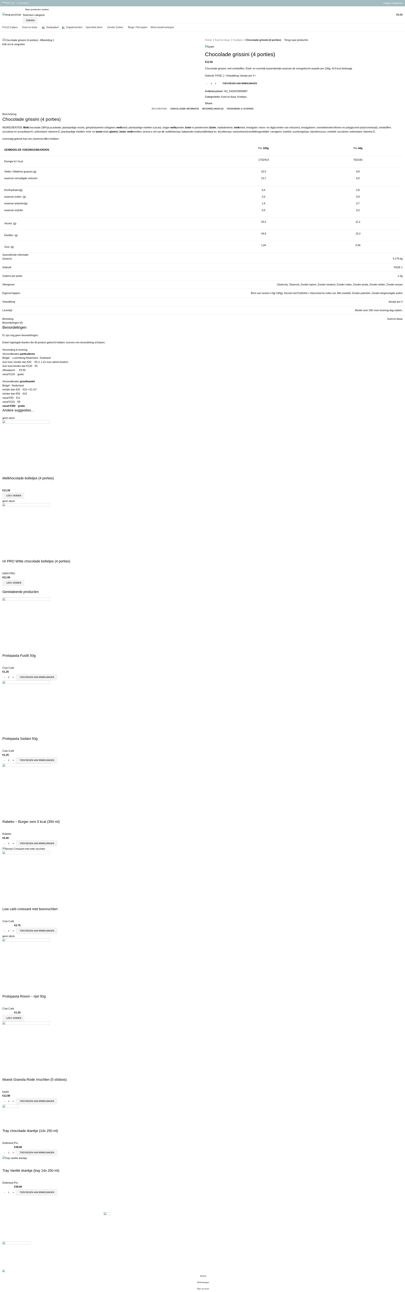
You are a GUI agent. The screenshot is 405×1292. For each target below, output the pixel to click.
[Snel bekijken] (6, 472)
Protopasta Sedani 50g (20, 739)
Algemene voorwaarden (319, 1231)
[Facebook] (6, 1255)
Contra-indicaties (214, 1231)
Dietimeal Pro (10, 1143)
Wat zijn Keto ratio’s (115, 1220)
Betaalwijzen (212, 1213)
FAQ (308, 1213)
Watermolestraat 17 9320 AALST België (22, 1225)
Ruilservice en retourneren (220, 1225)
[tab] (159, 108)
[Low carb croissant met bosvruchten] (23, 848)
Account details (315, 1225)
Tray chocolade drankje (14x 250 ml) (30, 1131)
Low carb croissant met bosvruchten (30, 909)
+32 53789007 (22, 3)
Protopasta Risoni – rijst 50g (24, 996)
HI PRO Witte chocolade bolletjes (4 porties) (36, 561)
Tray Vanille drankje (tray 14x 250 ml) (30, 1171)
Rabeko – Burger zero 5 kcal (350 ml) (31, 822)
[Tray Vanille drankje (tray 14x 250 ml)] (14, 1158)
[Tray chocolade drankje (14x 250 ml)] (10, 1112)
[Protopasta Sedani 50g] (26, 704)
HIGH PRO (8, 573)
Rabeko (6, 834)
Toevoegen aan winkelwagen (239, 83)
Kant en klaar (222, 40)
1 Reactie (122, 1227)
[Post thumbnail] (107, 1215)
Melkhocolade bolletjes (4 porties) (28, 478)
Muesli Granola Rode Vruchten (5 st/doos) (34, 1080)
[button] (36, 677)
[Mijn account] (392, 15)
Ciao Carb (8, 667)
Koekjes (237, 40)
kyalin (5, 1091)
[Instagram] (16, 1255)
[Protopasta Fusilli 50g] (26, 621)
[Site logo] (11, 14)
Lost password (314, 1219)
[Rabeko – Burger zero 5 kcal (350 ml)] (26, 787)
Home (208, 40)
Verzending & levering (217, 1219)
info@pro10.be (9, 1236)
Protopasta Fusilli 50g (19, 656)
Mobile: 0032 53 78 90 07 (15, 1231)
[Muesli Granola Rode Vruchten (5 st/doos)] (26, 1045)
